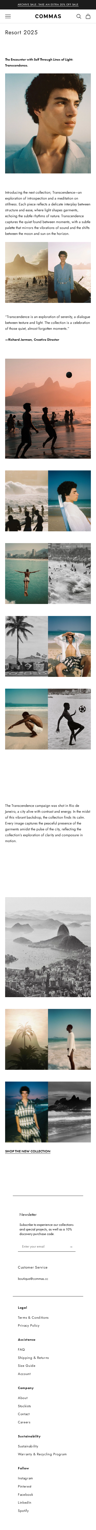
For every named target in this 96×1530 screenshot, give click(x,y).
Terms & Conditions (33, 1317)
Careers (24, 1422)
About (22, 1397)
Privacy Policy (28, 1325)
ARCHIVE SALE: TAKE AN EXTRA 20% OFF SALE (48, 4)
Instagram (25, 1478)
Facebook (25, 1494)
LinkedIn (24, 1502)
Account (24, 1373)
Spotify (23, 1510)
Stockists (24, 1406)
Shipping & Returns (33, 1357)
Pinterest (24, 1486)
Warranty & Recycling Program (42, 1454)
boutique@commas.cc (33, 1278)
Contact (24, 1414)
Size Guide (27, 1365)
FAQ (21, 1349)
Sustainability (28, 1446)
